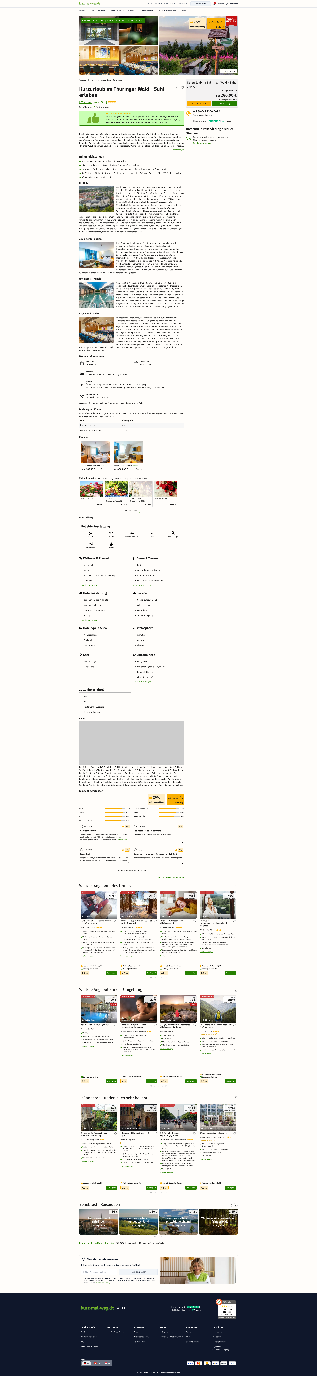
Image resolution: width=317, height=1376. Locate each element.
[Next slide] (236, 1205)
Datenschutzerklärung (102, 1283)
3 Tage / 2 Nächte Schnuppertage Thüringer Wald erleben (175, 1026)
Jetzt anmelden (138, 1272)
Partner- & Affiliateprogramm (171, 1337)
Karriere (189, 1332)
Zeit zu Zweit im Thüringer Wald (95, 1025)
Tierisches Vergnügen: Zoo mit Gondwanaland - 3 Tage (94, 1134)
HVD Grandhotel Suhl (93, 102)
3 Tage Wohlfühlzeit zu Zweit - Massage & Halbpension (133, 1026)
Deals (184, 11)
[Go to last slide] (231, 1205)
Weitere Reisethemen (167, 11)
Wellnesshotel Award (142, 1337)
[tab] (155, 1236)
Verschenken (200, 103)
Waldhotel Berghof (167, 1031)
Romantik (131, 11)
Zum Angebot (111, 973)
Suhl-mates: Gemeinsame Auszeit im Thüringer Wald (96, 922)
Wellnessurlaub (85, 11)
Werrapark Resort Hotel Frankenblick (133, 1031)
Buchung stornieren (89, 1337)
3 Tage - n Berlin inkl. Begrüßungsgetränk (169, 1134)
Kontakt (84, 1332)
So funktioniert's (192, 1342)
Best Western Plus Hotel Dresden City (213, 1137)
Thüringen (109, 1243)
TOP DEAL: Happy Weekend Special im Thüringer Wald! (136, 922)
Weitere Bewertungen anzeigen (132, 870)
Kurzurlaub (101, 11)
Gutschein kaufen (201, 4)
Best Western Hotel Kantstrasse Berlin (173, 1140)
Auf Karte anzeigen (102, 107)
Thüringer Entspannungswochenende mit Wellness (214, 923)
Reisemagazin (139, 1332)
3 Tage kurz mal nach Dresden (213, 1133)
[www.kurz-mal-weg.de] (89, 3)
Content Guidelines (220, 1342)
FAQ (82, 1342)
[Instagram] (118, 1309)
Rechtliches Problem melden (171, 877)
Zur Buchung (105, 469)
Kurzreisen (84, 1243)
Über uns (189, 1337)
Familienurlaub (147, 11)
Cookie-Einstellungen (89, 1347)
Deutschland (97, 1243)
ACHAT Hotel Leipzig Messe (90, 1140)
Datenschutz (217, 1332)
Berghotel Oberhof (87, 1029)
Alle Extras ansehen (132, 511)
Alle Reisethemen (141, 1342)
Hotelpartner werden (168, 1332)
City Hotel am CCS (206, 1031)
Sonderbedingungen (202, 143)
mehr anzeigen (178, 150)
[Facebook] (123, 1309)
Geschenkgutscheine (115, 1332)
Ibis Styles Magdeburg (128, 1140)
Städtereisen (116, 11)
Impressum (216, 1337)
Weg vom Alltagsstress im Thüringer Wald (172, 922)
